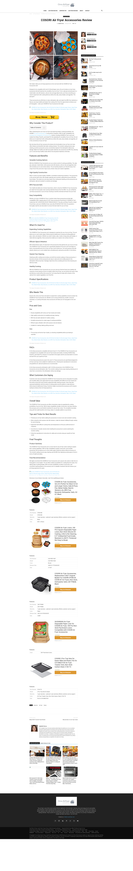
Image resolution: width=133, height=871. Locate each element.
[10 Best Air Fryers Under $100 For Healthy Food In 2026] (84, 101)
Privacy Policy (91, 831)
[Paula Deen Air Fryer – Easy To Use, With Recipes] (84, 128)
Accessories (36, 705)
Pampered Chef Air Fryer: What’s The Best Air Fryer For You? (73, 828)
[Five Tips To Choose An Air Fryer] (84, 60)
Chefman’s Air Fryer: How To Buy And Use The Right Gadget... (95, 94)
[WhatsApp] (40, 711)
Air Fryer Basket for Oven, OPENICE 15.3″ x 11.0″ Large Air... (95, 237)
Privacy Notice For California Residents (82, 832)
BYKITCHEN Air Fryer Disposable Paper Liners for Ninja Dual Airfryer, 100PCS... (95, 251)
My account (54, 832)
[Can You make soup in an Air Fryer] (84, 74)
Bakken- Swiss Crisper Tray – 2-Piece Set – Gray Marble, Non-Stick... (96, 195)
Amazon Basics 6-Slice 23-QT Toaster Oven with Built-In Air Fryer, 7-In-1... (96, 258)
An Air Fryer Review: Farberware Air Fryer (63, 829)
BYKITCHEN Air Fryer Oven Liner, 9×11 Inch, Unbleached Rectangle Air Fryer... (95, 181)
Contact (87, 10)
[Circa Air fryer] (66, 4)
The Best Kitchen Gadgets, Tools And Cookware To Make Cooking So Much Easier (45, 831)
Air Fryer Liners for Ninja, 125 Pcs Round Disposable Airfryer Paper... (96, 216)
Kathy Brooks (90, 45)
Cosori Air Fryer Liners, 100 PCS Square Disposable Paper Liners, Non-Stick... (96, 223)
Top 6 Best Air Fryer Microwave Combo (79, 829)
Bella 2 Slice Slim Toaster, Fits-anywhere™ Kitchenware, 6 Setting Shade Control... (96, 244)
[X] (34, 711)
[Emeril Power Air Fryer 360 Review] (84, 67)
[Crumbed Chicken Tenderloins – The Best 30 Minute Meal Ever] (84, 121)
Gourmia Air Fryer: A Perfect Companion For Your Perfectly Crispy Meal (96, 80)
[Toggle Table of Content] (43, 128)
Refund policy (71, 832)
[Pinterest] (37, 711)
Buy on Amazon (65, 500)
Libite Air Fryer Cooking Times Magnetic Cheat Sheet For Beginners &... (96, 209)
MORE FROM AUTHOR (45, 743)
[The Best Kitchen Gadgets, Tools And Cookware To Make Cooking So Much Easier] (84, 155)
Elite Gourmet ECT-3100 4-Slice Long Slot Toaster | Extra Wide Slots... (96, 188)
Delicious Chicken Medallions (95, 140)
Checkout (66, 832)
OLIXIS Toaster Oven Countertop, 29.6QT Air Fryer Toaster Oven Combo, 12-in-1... (96, 230)
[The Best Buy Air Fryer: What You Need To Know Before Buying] (84, 135)
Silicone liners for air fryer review (70, 719)
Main (86, 831)
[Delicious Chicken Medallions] (84, 141)
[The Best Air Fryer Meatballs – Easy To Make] (84, 87)
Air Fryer (40, 705)
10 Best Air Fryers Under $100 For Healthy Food (71, 831)
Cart (58, 832)
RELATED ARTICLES (34, 743)
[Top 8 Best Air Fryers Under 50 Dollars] (84, 148)
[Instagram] (59, 820)
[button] (101, 10)
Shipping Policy (48, 832)
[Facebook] (31, 711)
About (81, 10)
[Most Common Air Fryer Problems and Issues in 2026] (84, 108)
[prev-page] (30, 786)
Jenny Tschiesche (91, 39)
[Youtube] (77, 821)
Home (45, 10)
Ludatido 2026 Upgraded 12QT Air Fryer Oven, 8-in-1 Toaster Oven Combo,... (96, 167)
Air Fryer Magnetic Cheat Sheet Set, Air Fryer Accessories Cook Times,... (96, 174)
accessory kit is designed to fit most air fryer (40, 135)
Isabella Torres (61, 23)
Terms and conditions (39, 832)
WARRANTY (32, 832)
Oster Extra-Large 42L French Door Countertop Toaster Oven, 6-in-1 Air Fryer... (96, 265)
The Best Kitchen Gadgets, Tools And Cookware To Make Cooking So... (96, 155)
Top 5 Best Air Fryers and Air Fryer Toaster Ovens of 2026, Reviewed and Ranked (45, 828)
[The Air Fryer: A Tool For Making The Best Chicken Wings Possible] (84, 114)
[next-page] (32, 786)
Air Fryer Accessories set (40, 133)
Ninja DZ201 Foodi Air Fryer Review (37, 719)
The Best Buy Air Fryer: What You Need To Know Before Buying (42, 829)
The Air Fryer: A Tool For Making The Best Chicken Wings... (94, 114)
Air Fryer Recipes (52, 10)
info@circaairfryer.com (69, 817)
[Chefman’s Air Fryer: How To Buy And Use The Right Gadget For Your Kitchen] (84, 94)
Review (45, 705)
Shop (62, 832)
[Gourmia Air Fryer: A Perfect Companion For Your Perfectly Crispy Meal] (84, 80)
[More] (82, 26)
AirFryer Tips (62, 10)
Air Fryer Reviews (73, 10)
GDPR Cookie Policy (95, 832)
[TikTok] (70, 821)
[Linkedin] (62, 821)
